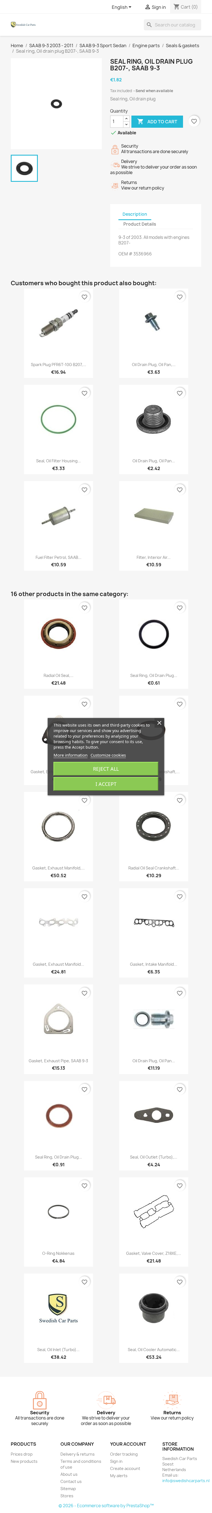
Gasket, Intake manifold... (153, 964)
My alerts (119, 1475)
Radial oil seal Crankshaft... (153, 868)
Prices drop (22, 1454)
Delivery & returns (77, 1454)
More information (71, 755)
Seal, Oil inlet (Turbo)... (58, 1349)
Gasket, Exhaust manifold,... (58, 868)
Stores (66, 1495)
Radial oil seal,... (58, 675)
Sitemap (68, 1488)
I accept (106, 784)
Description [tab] (135, 214)
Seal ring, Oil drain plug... (153, 675)
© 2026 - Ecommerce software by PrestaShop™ (106, 1506)
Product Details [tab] (139, 224)
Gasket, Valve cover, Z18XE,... (153, 1253)
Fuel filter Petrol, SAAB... (58, 557)
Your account (128, 1444)
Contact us (71, 1481)
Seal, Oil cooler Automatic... (154, 1349)
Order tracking (124, 1454)
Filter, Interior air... (154, 557)
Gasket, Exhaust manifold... (58, 964)
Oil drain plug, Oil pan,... (154, 364)
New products (24, 1461)
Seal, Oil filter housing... (58, 460)
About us (69, 1474)
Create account (125, 1468)
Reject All (106, 768)
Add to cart (157, 121)
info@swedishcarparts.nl (186, 1480)
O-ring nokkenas (58, 1253)
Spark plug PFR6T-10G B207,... (58, 364)
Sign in (116, 1461)
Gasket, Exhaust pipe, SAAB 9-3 (58, 1060)
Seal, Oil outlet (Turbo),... (153, 1157)
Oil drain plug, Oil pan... (153, 460)
